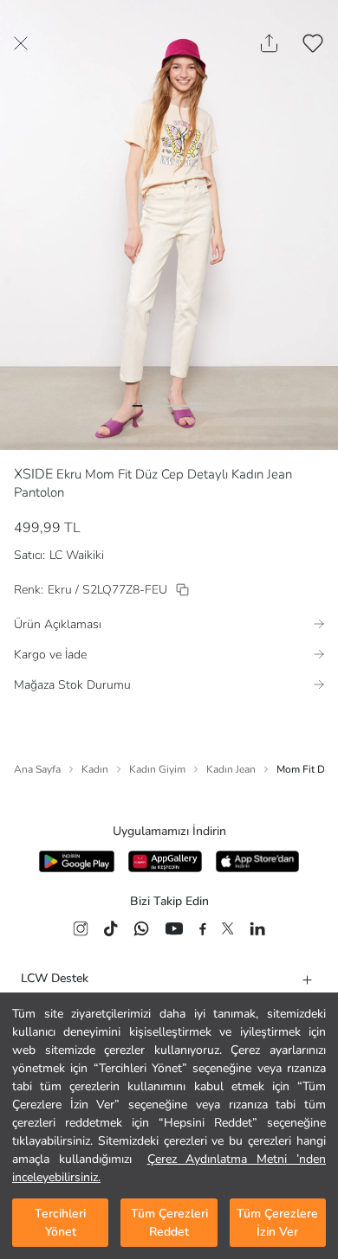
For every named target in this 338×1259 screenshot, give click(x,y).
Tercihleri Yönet (60, 1222)
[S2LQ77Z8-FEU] (182, 589)
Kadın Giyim (157, 769)
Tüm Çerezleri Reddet (169, 1222)
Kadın (94, 769)
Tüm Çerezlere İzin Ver (277, 1222)
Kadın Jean (231, 769)
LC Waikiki (76, 555)
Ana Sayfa (37, 769)
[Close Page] (21, 43)
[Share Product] (269, 43)
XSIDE (33, 474)
